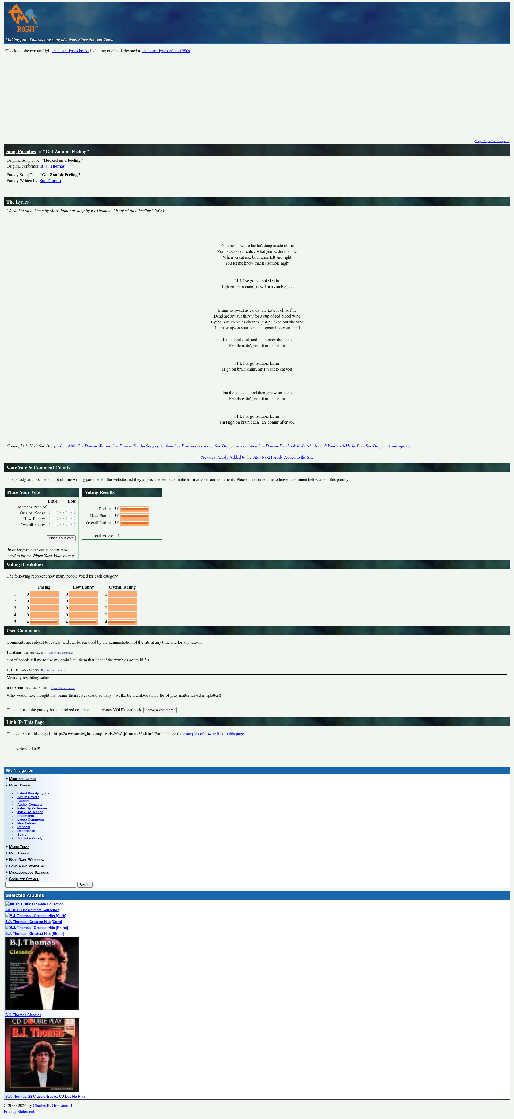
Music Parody (20, 785)
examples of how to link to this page (213, 733)
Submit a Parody (30, 838)
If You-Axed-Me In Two (344, 446)
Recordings (26, 831)
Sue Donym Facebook (277, 446)
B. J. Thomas (52, 166)
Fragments (25, 816)
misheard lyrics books (70, 50)
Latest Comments (31, 820)
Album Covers (28, 797)
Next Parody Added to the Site (287, 457)
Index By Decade (30, 812)
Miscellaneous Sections (29, 872)
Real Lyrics (19, 853)
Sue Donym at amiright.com (390, 446)
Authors (23, 801)
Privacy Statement (19, 1111)
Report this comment (61, 652)
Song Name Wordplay (27, 866)
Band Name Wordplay (26, 859)
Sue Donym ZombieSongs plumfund (142, 446)
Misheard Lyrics (22, 779)
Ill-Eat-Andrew (309, 446)
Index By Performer (32, 808)
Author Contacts (30, 805)
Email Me (68, 446)
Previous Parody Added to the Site (230, 457)
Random (23, 827)
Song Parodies (21, 151)
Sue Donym (50, 180)
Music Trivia (19, 847)
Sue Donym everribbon (194, 446)
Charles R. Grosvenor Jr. (53, 1105)
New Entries (26, 823)
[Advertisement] (257, 95)
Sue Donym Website (94, 446)
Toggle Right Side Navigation (492, 141)
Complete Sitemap (24, 879)
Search (22, 835)
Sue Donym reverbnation (236, 446)
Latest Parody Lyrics (33, 793)
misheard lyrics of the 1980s (166, 50)
